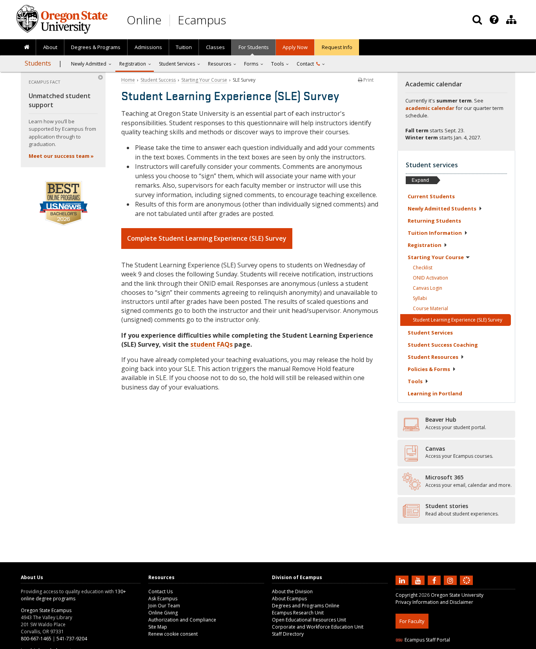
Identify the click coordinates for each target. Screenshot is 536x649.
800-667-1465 (36, 638)
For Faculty (412, 621)
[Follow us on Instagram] (451, 580)
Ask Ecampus (162, 598)
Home (128, 80)
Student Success (158, 80)
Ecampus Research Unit (298, 612)
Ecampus (202, 20)
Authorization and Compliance (182, 619)
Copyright (406, 595)
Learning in (435, 393)
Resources (219, 63)
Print (368, 80)
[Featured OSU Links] (494, 19)
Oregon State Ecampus (46, 610)
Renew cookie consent (173, 634)
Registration (132, 63)
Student (430, 332)
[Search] (477, 19)
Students (38, 63)
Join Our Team (164, 605)
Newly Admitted (88, 63)
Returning (434, 220)
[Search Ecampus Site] (477, 19)
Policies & (429, 369)
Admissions (148, 47)
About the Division (292, 591)
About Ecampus (289, 598)
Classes (215, 47)
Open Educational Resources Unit (309, 619)
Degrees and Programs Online (305, 605)
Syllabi (420, 298)
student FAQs (211, 344)
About (50, 47)
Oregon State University (457, 595)
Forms (251, 63)
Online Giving (163, 612)
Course (430, 308)
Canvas (427, 288)
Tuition (184, 47)
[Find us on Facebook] (435, 580)
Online (144, 20)
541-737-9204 (72, 638)
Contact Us (160, 591)
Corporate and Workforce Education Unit (317, 626)
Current (431, 196)
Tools (277, 63)
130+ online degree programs (73, 595)
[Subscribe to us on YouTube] (419, 580)
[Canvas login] (466, 586)
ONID (430, 277)
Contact (306, 63)
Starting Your (436, 257)
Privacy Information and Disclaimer (434, 602)
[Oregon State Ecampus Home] (171, 20)
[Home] (26, 47)
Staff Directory (288, 634)
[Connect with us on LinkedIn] (403, 580)
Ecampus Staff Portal (427, 639)
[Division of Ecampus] (511, 19)
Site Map (157, 626)
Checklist (422, 267)
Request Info (337, 47)
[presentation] (493, 19)
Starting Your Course (204, 80)
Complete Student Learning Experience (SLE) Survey (206, 238)
